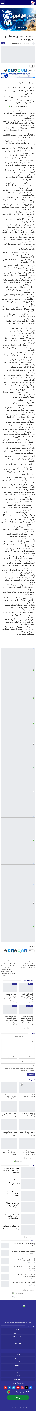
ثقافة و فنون (29, 1006)
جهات (17, 1368)
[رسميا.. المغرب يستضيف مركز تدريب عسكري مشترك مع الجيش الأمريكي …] (28, 1218)
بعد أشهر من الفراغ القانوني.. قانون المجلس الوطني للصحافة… (11, 1205)
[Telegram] (13, 1387)
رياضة (17, 1375)
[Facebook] (30, 1387)
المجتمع (17, 1358)
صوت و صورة (17, 1379)
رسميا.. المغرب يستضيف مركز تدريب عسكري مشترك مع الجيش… (11, 1216)
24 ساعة (30, 983)
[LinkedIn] (9, 1387)
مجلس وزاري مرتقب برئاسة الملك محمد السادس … (12, 1193)
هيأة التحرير (17, 1333)
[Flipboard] (5, 1387)
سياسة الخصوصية (17, 1340)
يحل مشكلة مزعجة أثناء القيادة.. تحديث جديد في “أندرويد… (11, 1228)
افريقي (3, 43)
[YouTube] (18, 1387)
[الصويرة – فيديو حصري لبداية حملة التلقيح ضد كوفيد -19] (9, 1106)
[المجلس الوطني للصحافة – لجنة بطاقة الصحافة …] (27, 1087)
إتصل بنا (17, 1347)
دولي (17, 1372)
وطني (17, 1354)
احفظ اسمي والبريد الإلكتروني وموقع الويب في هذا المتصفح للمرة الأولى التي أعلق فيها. (19, 1069)
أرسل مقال (17, 1343)
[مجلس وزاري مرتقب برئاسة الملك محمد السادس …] (28, 1195)
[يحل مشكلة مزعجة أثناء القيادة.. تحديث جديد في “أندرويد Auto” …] (28, 1230)
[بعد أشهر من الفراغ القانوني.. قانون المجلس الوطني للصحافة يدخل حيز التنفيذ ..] (28, 1207)
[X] (26, 1387)
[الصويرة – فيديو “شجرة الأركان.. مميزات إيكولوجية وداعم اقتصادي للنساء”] (27, 1106)
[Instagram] (22, 1387)
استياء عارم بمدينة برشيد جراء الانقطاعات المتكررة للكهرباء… (11, 1170)
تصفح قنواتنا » (18, 1397)
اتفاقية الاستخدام (17, 1336)
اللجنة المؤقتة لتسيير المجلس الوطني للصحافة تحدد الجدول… (11, 1182)
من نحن (17, 1329)
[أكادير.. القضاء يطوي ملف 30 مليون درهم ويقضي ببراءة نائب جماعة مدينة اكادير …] (5, 1284)
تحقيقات (17, 1365)
